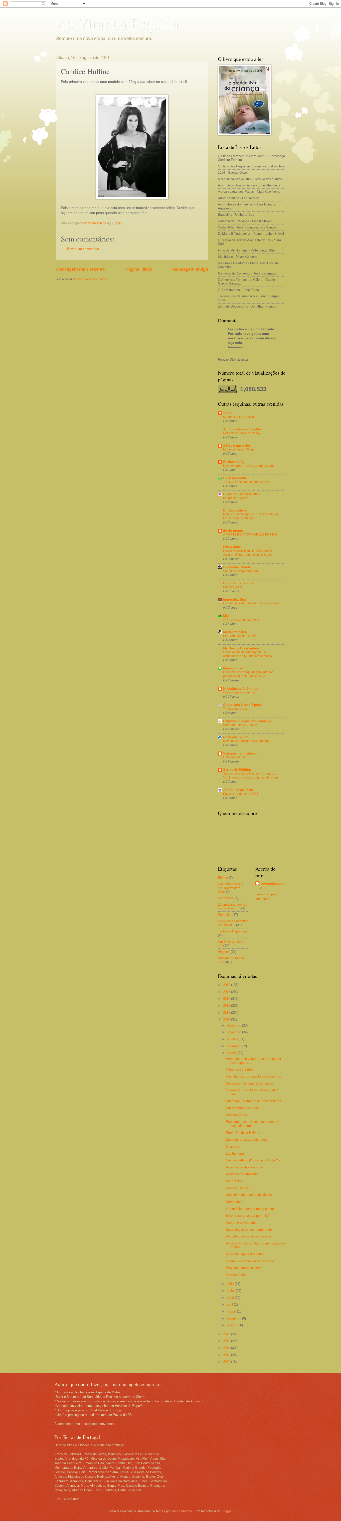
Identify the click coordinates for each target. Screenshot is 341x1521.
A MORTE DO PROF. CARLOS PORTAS (250, 534)
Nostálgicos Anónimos (240, 688)
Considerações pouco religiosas (249, 1195)
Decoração (225, 898)
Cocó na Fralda (235, 478)
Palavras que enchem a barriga (247, 721)
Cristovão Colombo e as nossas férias (253, 1101)
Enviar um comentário (83, 249)
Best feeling (234, 1181)
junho (231, 1291)
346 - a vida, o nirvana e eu (241, 619)
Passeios (224, 915)
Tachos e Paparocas (233, 931)
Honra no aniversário (241, 1222)
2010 (227, 1355)
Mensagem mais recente (80, 269)
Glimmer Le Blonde (238, 583)
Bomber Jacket (233, 587)
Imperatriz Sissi (235, 599)
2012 (227, 1341)
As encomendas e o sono (244, 1167)
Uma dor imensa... (235, 757)
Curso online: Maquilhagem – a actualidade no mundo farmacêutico (247, 654)
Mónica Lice (232, 668)
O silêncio (233, 1146)
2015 (227, 1013)
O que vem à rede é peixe (242, 705)
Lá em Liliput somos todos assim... (232, 906)
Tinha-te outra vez (235, 708)
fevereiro (233, 1318)
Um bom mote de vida (242, 1108)
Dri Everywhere (235, 510)
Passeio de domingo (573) (241, 794)
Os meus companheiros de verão (250, 1261)
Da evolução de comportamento (249, 1229)
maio (231, 1298)
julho (231, 1284)
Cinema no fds (236, 1115)
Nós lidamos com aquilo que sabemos (253, 1076)
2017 (227, 998)
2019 (227, 985)
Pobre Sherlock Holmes (243, 1133)
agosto (232, 1053)
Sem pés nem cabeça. (240, 753)
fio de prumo (233, 531)
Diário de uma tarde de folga (246, 1139)
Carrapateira (234, 1202)
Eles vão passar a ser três (240, 636)
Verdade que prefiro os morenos (249, 1236)
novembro (234, 1032)
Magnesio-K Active (235, 498)
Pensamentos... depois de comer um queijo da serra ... (252, 1123)
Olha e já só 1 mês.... (241, 1069)
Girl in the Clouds (237, 567)
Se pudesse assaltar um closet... (233, 923)
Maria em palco (235, 632)
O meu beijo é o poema (239, 692)
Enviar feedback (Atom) (91, 279)
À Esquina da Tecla (238, 790)
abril (230, 1304)
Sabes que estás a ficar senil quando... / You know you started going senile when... (251, 775)
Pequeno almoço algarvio (244, 1268)
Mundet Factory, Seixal (238, 417)
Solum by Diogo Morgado (240, 571)
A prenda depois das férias (245, 1254)
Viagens (224, 952)
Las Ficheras (235, 1153)
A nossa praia (236, 1275)
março (232, 1311)
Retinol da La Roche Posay (241, 433)
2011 (227, 1348)
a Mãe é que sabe (236, 445)
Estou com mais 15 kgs (238, 449)
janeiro (232, 1325)
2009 (227, 1362)
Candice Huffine (237, 1188)
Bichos (223, 878)
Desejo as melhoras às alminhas (249, 1083)
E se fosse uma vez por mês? (248, 1215)
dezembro (234, 1025)
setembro (234, 1046)
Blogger (226, 1511)
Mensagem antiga (190, 269)
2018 (227, 992)
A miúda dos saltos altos (242, 429)
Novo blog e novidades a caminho (246, 741)
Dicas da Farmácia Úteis (241, 494)
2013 (227, 1334)
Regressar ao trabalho (242, 1174)
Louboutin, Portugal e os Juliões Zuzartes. (251, 603)
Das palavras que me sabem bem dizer (230, 888)
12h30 (227, 413)
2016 (227, 1005)
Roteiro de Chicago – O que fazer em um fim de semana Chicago (251, 516)
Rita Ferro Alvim (235, 737)
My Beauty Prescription (241, 648)
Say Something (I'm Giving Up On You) (254, 1160)
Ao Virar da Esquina (117, 23)
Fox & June (232, 547)
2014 (227, 1019)
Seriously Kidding (237, 770)
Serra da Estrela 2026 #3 (240, 725)
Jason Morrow (181, 1511)
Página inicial (138, 269)
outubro (233, 1039)
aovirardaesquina (272, 886)
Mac (226, 616)
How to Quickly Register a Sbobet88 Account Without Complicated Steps (247, 553)
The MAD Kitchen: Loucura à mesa (246, 482)
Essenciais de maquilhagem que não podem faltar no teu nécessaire (248, 674)
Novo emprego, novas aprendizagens (248, 465)
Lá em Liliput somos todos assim (250, 1209)
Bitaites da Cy (233, 462)
